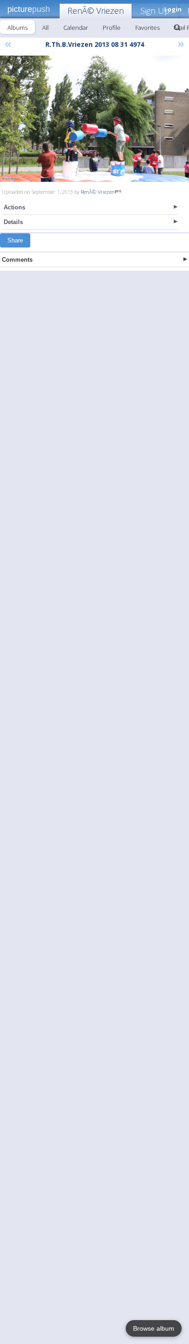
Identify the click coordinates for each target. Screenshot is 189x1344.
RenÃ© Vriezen (95, 10)
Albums (17, 27)
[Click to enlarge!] (94, 119)
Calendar (75, 27)
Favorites (147, 27)
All (45, 27)
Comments (17, 259)
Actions (14, 207)
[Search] (177, 27)
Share (15, 240)
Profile (112, 27)
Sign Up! (155, 10)
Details (13, 222)
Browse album (153, 1328)
